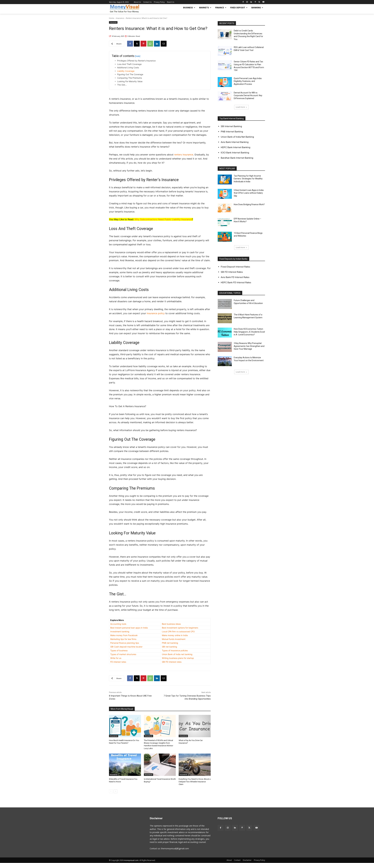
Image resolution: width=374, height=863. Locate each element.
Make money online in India (175, 635)
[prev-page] (111, 791)
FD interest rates (118, 662)
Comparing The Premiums (129, 78)
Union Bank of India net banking (177, 654)
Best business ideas (171, 624)
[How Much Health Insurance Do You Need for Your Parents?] (125, 726)
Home (111, 18)
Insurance (120, 18)
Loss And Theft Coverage (129, 64)
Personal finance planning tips (124, 643)
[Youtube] (263, 2)
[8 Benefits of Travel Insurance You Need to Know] (125, 765)
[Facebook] (243, 2)
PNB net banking (170, 643)
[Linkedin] (251, 2)
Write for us (115, 658)
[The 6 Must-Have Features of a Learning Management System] (225, 318)
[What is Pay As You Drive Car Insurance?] (195, 726)
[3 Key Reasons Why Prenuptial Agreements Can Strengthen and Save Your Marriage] (225, 347)
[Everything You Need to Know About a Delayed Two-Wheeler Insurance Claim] (195, 765)
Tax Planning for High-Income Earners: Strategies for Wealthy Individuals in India (248, 179)
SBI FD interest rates (171, 662)
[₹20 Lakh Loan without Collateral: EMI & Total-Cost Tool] (225, 51)
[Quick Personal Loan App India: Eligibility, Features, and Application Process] (225, 82)
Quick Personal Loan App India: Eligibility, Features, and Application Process (248, 81)
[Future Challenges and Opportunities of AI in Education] (225, 304)
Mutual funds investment (173, 639)
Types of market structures (123, 654)
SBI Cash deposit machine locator (126, 646)
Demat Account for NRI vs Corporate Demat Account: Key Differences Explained (248, 95)
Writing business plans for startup (178, 658)
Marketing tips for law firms (123, 639)
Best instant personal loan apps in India (129, 627)
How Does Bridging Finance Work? (249, 204)
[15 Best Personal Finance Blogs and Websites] (225, 237)
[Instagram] (247, 2)
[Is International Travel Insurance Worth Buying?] (160, 765)
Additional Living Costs (128, 67)
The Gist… (122, 84)
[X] (259, 2)
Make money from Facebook (124, 635)
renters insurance (183, 154)
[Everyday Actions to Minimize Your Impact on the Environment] (225, 361)
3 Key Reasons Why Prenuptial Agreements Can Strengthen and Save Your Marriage (249, 346)
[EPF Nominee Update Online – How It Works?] (225, 222)
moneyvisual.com (131, 860)
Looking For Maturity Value (129, 81)
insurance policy (156, 313)
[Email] (164, 44)
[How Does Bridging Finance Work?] (225, 208)
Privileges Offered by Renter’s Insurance (136, 60)
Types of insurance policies (175, 650)
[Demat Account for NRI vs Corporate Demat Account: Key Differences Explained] (225, 96)
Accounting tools (118, 624)
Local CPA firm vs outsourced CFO (178, 631)
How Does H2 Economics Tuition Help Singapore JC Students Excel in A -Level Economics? (249, 332)
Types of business (119, 650)
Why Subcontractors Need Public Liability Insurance (163, 219)
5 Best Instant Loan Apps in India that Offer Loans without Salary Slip (249, 193)
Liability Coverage (125, 71)
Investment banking (119, 631)
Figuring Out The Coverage (130, 74)
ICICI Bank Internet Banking (235, 152)
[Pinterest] (255, 2)
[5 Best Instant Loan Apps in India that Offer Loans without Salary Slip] (225, 194)
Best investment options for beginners (180, 627)
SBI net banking (169, 646)
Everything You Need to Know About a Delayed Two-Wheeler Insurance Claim (195, 781)
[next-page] (115, 791)
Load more (240, 107)
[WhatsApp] (150, 44)
